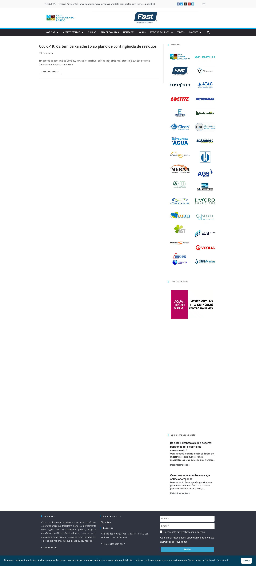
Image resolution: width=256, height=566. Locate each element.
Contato (193, 32)
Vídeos (181, 32)
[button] (203, 4)
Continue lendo (51, 71)
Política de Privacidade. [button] (217, 560)
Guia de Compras (110, 32)
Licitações (129, 32)
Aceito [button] (246, 560)
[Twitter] (181, 4)
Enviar (187, 549)
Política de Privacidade (175, 542)
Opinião (92, 32)
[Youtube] (189, 4)
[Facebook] (178, 4)
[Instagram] (185, 4)
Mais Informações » (180, 465)
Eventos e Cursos (159, 32)
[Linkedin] (192, 4)
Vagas (142, 32)
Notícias (50, 32)
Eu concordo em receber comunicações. (183, 532)
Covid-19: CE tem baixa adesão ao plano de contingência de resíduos (98, 46)
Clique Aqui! (106, 522)
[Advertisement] (192, 380)
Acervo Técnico (71, 32)
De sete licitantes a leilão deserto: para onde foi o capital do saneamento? (191, 446)
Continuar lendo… (49, 547)
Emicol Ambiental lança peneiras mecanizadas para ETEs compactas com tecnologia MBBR (107, 4)
